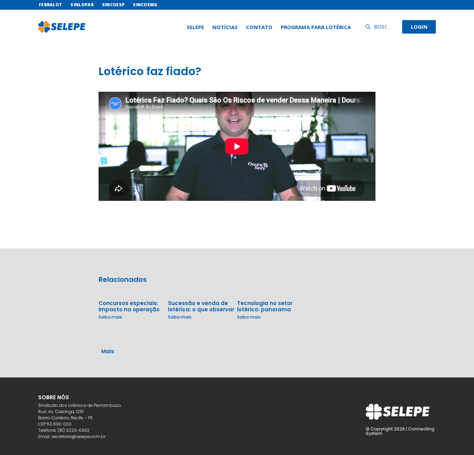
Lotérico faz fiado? (150, 71)
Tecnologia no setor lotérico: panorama (265, 306)
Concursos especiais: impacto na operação (129, 306)
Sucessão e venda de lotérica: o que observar (201, 306)
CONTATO (259, 27)
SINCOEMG (145, 5)
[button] (237, 344)
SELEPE (195, 27)
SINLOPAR (81, 5)
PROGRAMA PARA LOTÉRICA (316, 27)
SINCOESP (113, 5)
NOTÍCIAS (225, 27)
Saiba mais (110, 317)
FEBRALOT (50, 5)
